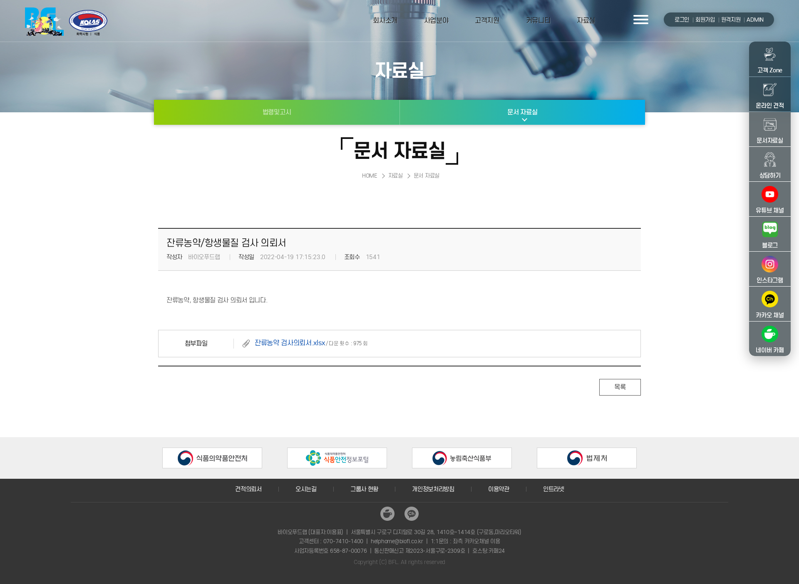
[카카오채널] (411, 514)
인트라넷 (553, 489)
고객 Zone (769, 70)
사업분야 (436, 20)
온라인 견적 (770, 105)
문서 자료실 (522, 112)
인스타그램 (770, 280)
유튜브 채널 (770, 210)
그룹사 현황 (364, 489)
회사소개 (385, 20)
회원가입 (705, 19)
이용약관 (498, 489)
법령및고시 (277, 112)
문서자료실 (770, 140)
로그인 (682, 19)
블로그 (770, 245)
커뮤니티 (538, 20)
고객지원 (487, 20)
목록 (619, 387)
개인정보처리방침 (433, 489)
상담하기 (770, 175)
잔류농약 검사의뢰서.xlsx (290, 343)
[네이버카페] (387, 514)
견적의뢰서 (248, 489)
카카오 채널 (770, 315)
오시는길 (306, 489)
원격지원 (731, 19)
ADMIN (755, 19)
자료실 (586, 20)
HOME (369, 175)
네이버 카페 (770, 350)
